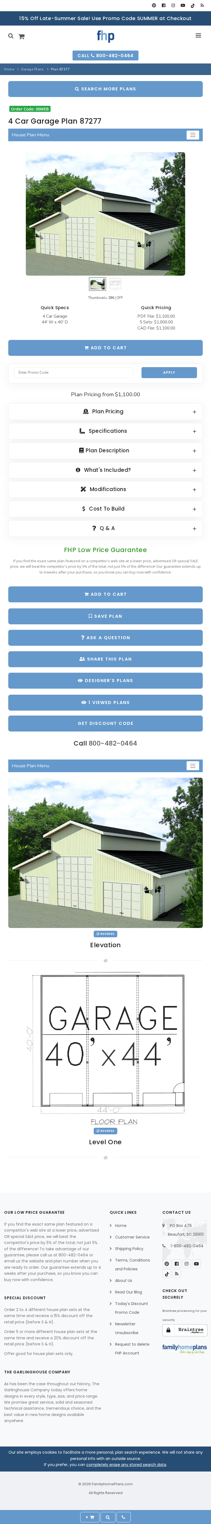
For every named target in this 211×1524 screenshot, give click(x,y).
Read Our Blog (128, 1292)
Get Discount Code (106, 723)
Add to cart (108, 348)
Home (9, 69)
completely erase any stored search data (126, 1464)
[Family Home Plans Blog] (202, 5)
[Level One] (105, 1048)
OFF (119, 297)
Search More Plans (108, 89)
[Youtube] (183, 5)
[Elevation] (105, 214)
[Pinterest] (154, 5)
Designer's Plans (108, 680)
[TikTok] (192, 5)
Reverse (107, 934)
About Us (123, 1280)
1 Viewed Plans (108, 702)
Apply (169, 372)
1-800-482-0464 (187, 1246)
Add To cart (108, 594)
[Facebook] (163, 5)
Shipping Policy (129, 1248)
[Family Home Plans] (106, 37)
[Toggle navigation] (193, 135)
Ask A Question (107, 637)
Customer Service (132, 1237)
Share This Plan (108, 659)
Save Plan (107, 616)
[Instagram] (173, 5)
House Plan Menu (30, 135)
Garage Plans (32, 69)
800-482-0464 (113, 743)
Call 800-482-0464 (105, 55)
